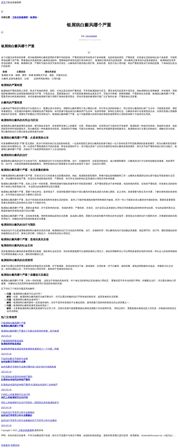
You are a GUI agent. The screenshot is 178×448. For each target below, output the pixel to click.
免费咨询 (15, 445)
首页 (3, 2)
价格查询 (5, 445)
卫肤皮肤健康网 (20, 17)
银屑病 (33, 17)
